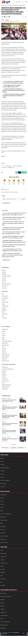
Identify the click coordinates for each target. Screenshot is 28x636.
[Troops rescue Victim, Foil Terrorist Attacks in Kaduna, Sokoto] (23, 400)
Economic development (17, 165)
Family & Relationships (5, 621)
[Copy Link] (7, 17)
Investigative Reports (4, 467)
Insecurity (9, 398)
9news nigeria (8, 165)
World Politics (3, 578)
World (1, 575)
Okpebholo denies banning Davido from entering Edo (10, 439)
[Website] (26, 189)
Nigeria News (23, 5)
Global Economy (3, 563)
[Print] (9, 17)
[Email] (4, 17)
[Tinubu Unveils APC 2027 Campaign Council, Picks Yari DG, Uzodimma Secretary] (23, 430)
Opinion (2, 461)
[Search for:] (12, 199)
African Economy (5, 5)
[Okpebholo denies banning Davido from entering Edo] (23, 439)
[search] (17, 2)
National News (20, 447)
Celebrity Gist (3, 612)
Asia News (2, 569)
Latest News (4, 437)
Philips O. (7, 19)
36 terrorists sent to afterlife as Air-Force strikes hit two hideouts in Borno (13, 82)
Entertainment (3, 593)
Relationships (3, 628)
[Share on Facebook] (16, 172)
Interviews (2, 474)
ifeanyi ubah (4, 167)
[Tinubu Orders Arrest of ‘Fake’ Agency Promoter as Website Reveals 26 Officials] (23, 407)
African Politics (3, 553)
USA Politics (2, 585)
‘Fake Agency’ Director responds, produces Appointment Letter (12, 85)
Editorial (2, 458)
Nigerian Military (3, 520)
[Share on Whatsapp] (22, 172)
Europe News (13, 447)
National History (3, 539)
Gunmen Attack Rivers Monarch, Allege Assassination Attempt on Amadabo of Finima (14, 95)
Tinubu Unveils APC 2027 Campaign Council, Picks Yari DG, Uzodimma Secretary (9, 431)
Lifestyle (2, 602)
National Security (3, 542)
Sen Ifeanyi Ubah (11, 167)
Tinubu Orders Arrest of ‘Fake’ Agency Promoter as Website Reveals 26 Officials (10, 408)
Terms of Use (4, 633)
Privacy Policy (15, 632)
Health (1, 510)
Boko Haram (3, 532)
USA (1, 582)
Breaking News (3, 494)
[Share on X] (2, 17)
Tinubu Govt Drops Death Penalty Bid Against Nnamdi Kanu (9, 424)
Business (2, 504)
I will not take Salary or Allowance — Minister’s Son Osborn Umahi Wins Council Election (14, 90)
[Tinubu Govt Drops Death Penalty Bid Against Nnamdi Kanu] (23, 423)
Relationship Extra (4, 625)
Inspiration (2, 464)
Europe (1, 566)
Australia (2, 559)
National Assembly (4, 536)
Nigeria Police (3, 516)
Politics (1, 501)
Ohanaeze (2, 529)
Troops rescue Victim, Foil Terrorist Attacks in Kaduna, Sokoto (9, 400)
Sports (1, 507)
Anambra (12, 5)
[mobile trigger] (25, 1)
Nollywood (2, 599)
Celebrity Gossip (3, 615)
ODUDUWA (2, 526)
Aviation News (3, 556)
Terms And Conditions (4, 480)
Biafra (1, 523)
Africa (1, 550)
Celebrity (2, 609)
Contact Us (2, 486)
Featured (2, 470)
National (17, 5)
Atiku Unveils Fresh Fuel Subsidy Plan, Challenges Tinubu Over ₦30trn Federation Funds (9, 416)
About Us (2, 477)
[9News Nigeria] (6, 2)
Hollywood (2, 605)
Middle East (2, 572)
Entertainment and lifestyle (5, 596)
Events (1, 618)
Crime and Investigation (5, 513)
